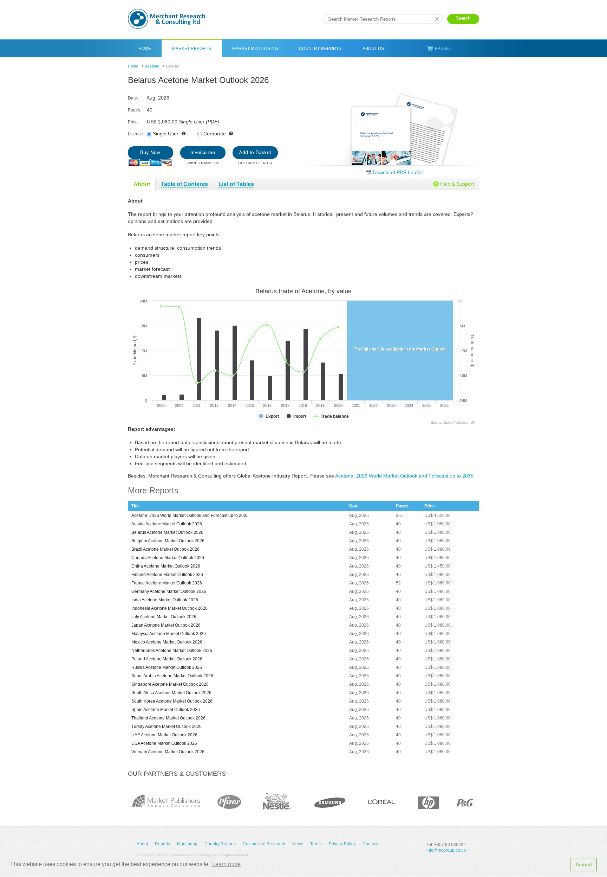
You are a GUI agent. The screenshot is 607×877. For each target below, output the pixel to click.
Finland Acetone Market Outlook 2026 (167, 574)
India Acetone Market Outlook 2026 (164, 599)
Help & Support (457, 184)
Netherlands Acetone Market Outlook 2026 (171, 650)
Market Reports (191, 48)
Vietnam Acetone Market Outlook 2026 (167, 751)
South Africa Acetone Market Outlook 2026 (171, 692)
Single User (165, 133)
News (297, 844)
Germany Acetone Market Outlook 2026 (168, 591)
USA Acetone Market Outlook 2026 (164, 743)
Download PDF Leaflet (398, 172)
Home (144, 48)
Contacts (371, 844)
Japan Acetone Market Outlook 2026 (166, 625)
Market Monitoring (255, 48)
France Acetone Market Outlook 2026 (166, 583)
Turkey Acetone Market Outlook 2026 (166, 726)
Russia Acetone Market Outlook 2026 (166, 667)
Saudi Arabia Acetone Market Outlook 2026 (172, 675)
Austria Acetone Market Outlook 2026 (166, 523)
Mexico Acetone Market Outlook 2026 (166, 642)
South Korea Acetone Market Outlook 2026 (172, 701)
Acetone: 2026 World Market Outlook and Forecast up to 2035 (404, 476)
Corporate (214, 133)
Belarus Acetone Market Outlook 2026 (167, 532)
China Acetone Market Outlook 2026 (165, 566)
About (142, 844)
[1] (150, 156)
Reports (162, 844)
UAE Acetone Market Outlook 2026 (164, 734)
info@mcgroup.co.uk (446, 850)
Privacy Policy (342, 844)
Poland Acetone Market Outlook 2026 (166, 659)
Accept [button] (583, 864)
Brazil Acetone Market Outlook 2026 (165, 549)
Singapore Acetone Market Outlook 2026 (170, 684)
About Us (373, 48)
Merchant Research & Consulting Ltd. (166, 19)
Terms (316, 844)
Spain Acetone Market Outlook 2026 (165, 709)
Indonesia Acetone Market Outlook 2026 (169, 608)
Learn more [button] (226, 864)
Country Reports (320, 48)
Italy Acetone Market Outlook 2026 (163, 616)
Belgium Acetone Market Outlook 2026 (167, 540)
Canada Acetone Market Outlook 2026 (167, 557)
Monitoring (187, 844)
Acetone (152, 66)
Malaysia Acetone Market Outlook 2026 (168, 633)
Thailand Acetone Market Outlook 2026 (168, 718)
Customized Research (264, 844)
